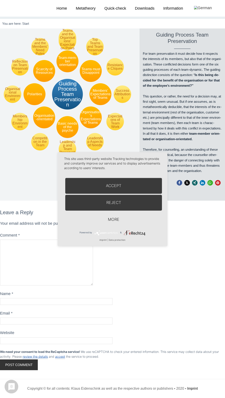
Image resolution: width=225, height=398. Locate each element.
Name (6, 294)
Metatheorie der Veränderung (16, 8)
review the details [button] (35, 356)
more (113, 219)
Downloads (144, 8)
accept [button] (60, 356)
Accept (113, 185)
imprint (103, 240)
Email (6, 313)
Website (7, 333)
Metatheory (86, 8)
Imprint (192, 388)
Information (173, 8)
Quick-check (115, 8)
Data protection (117, 240)
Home (61, 8)
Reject (113, 202)
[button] (179, 183)
